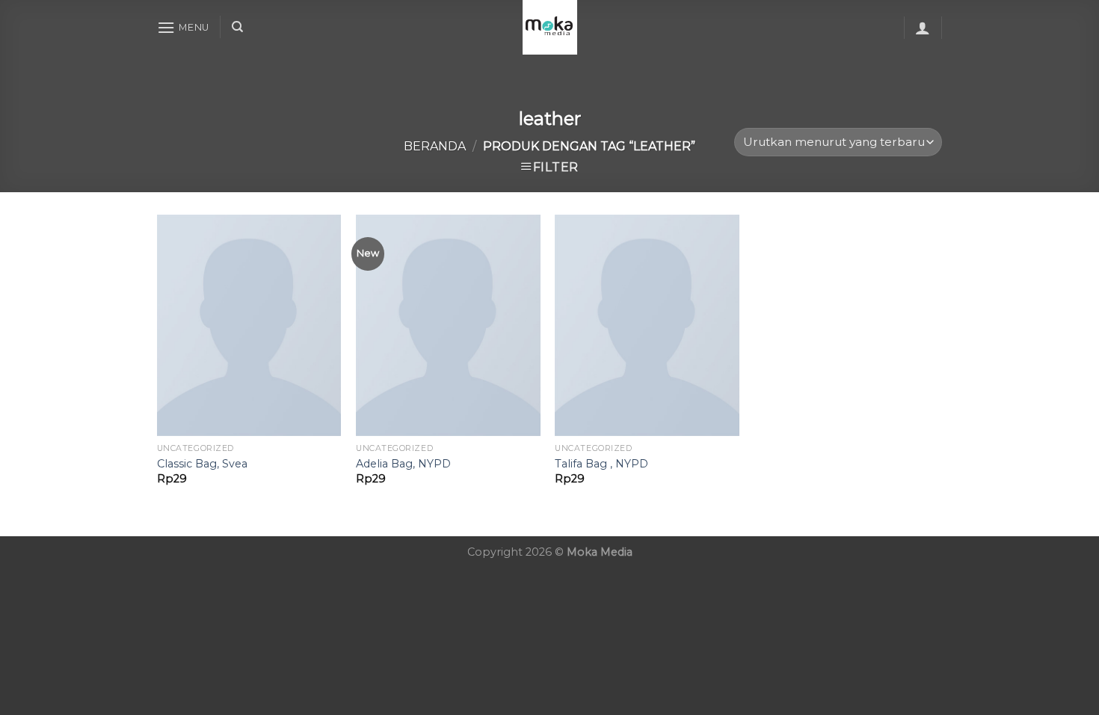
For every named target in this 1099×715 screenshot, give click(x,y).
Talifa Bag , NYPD (601, 463)
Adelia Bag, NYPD (403, 463)
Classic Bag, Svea (202, 463)
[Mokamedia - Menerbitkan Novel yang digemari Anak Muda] (549, 27)
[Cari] (237, 27)
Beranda (435, 146)
